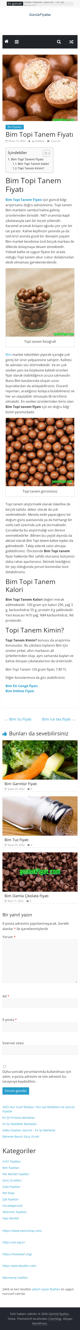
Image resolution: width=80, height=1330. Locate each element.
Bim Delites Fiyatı (20, 691)
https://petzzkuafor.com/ (19, 1266)
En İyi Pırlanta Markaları (18, 1118)
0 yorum (55, 141)
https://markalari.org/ (17, 1254)
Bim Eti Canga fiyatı (22, 686)
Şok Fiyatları (10, 1199)
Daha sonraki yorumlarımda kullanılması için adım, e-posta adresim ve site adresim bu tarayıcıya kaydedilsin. (36, 1076)
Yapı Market (10, 1218)
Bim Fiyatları (15, 127)
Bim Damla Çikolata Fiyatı (27, 895)
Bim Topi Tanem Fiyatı (27, 159)
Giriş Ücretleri (12, 1180)
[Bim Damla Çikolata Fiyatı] (40, 855)
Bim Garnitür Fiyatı (21, 783)
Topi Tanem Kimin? (31, 168)
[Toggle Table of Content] (44, 153)
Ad (5, 996)
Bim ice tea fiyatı (58, 719)
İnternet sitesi (13, 1043)
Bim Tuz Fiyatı (17, 839)
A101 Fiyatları (11, 1161)
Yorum (9, 937)
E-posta (9, 1019)
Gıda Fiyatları (11, 1187)
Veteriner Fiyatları (14, 1212)
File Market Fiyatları (15, 1174)
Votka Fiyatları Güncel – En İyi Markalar (29, 1130)
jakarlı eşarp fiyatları (46, 1289)
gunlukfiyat (38, 141)
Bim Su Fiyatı (18, 719)
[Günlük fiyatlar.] (6, 42)
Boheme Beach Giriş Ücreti (20, 1136)
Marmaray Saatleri (15, 1277)
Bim (8, 354)
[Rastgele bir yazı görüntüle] (71, 41)
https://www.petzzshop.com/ (22, 1231)
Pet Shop (8, 1193)
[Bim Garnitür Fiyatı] (40, 742)
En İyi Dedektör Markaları (19, 1124)
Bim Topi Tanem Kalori (33, 164)
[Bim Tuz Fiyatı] (40, 799)
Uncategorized (12, 1206)
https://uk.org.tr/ (13, 1242)
